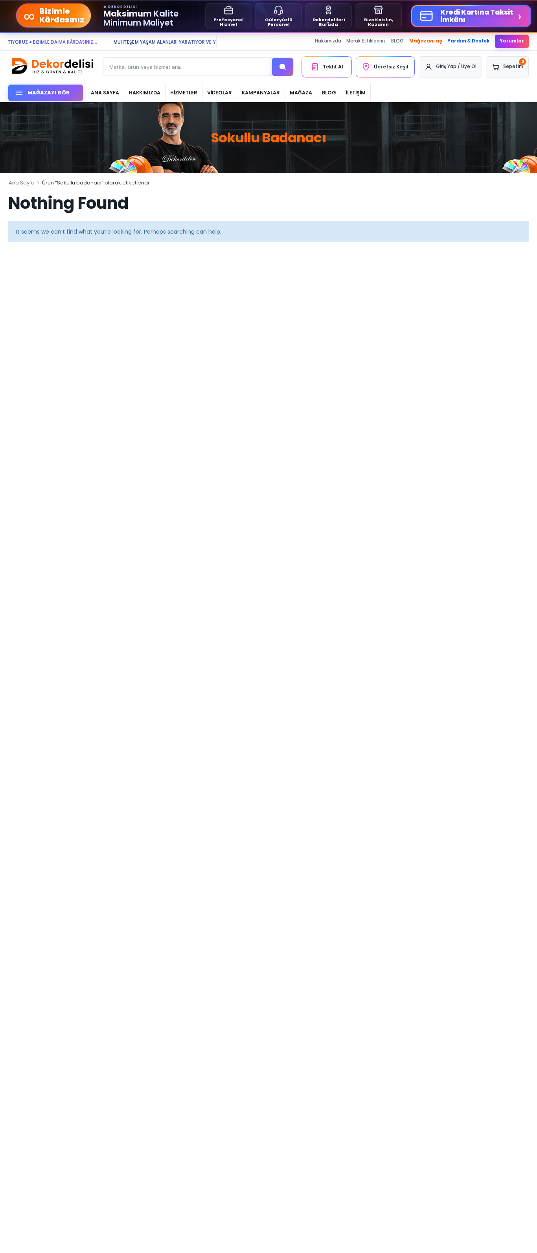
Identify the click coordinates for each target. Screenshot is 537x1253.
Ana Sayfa (22, 182)
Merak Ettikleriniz (366, 41)
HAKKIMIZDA (144, 92)
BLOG (397, 41)
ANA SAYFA (105, 92)
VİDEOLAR (219, 92)
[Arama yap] (282, 67)
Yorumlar (512, 41)
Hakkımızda (328, 41)
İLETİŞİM (356, 92)
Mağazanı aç (425, 41)
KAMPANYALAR (261, 92)
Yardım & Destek (468, 41)
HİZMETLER (183, 92)
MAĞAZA (301, 92)
